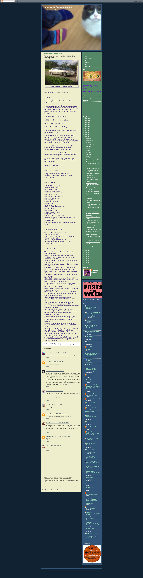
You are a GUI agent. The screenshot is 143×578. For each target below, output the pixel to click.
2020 (86, 130)
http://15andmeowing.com (93, 306)
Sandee (48, 391)
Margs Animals (90, 432)
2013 (86, 256)
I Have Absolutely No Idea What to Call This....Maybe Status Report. (92, 536)
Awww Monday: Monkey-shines (93, 229)
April (87, 154)
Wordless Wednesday (62, 92)
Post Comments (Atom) (54, 490)
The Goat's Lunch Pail (92, 438)
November (89, 140)
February (88, 246)
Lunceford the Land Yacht (61, 344)
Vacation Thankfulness (91, 234)
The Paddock (89, 336)
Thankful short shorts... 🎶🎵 (92, 316)
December (89, 138)
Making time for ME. (90, 457)
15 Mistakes (89, 360)
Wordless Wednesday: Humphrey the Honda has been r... (92, 163)
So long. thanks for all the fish (93, 530)
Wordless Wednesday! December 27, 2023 (91, 417)
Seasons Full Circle (91, 449)
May (87, 152)
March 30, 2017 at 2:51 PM (55, 445)
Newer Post (45, 486)
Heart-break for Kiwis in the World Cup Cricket (92, 451)
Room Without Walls (91, 402)
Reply (47, 357)
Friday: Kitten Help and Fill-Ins (93, 200)
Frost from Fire (89, 484)
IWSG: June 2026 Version (92, 343)
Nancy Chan (49, 352)
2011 (86, 260)
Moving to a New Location (92, 494)
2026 (86, 119)
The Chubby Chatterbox (92, 507)
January (88, 248)
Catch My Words (90, 368)
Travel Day (88, 355)
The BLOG (89, 364)
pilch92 (48, 361)
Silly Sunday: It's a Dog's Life (93, 173)
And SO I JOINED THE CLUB (92, 376)
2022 (86, 126)
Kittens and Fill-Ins (90, 177)
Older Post (77, 486)
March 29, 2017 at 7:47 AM (56, 361)
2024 (86, 122)
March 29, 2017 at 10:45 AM (63, 436)
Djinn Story (87, 60)
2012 (86, 258)
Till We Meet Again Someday (92, 428)
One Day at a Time (91, 394)
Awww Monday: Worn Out (92, 211)
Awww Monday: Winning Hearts (93, 191)
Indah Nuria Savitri (51, 436)
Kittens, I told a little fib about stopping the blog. (92, 434)
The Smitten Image (91, 482)
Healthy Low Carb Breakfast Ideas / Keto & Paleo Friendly (92, 524)
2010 (86, 262)
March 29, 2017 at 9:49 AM (55, 404)
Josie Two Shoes (50, 423)
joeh (47, 404)
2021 (86, 128)
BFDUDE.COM (90, 528)
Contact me (87, 66)
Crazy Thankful (89, 175)
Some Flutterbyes (90, 404)
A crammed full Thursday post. (93, 240)
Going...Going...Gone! (91, 508)
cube (47, 445)
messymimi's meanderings (58, 7)
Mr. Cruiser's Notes (91, 411)
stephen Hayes (49, 414)
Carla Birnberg (90, 456)
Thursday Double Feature (92, 220)
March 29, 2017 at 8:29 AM (57, 371)
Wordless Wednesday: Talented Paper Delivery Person (92, 184)
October (88, 142)
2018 (86, 134)
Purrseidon (89, 359)
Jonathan (87, 62)
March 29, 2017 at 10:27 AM (62, 423)
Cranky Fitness (90, 346)
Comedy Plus (89, 477)
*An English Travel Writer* (93, 399)
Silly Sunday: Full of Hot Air (92, 213)
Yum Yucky (89, 522)
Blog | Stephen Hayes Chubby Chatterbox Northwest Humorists (91, 499)
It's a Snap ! (89, 415)
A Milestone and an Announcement (90, 502)
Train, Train (89, 321)
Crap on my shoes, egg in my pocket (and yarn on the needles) (93, 314)
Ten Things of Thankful (92, 385)
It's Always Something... (92, 533)
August (88, 146)
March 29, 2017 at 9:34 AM (56, 391)
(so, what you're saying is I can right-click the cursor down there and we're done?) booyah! (93, 388)
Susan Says (89, 341)
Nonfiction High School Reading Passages (91, 370)
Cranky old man (90, 374)
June (87, 150)
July (87, 148)
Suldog (88, 421)
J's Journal (89, 512)
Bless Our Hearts (90, 320)
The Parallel (89, 439)
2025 (86, 120)
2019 (86, 132)
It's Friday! (88, 158)
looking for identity (91, 407)
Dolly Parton (89, 327)
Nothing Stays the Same (91, 395)
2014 (86, 254)
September (89, 144)
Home (61, 486)
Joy (87, 338)
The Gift (88, 423)
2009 (86, 264)
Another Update (90, 381)
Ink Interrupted (90, 471)
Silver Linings (89, 215)
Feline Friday (88, 58)
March (88, 156)
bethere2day (89, 379)
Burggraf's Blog (90, 518)
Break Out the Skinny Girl (92, 466)
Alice (86, 64)
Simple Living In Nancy (92, 426)
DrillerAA (48, 371)
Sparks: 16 (88, 489)
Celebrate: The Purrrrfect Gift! (92, 462)
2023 (86, 124)
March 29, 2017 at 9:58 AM (60, 414)
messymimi (95, 270)
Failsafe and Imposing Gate (92, 159)
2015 (86, 252)
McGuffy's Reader (90, 487)
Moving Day (89, 479)
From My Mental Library (92, 331)
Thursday (88, 202)
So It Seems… (89, 467)
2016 (86, 250)
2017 (86, 136)
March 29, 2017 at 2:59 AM (59, 352)
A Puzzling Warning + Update (93, 332)
